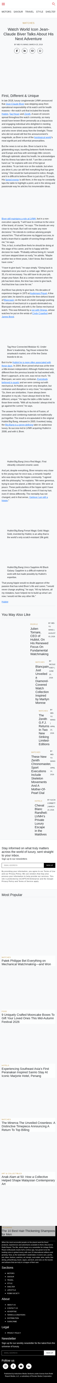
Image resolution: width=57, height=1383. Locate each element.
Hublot (5, 114)
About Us (11, 1305)
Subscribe (12, 1322)
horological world (42, 137)
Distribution (13, 1318)
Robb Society (13, 1293)
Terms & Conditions (16, 1315)
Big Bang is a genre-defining (19, 425)
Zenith (27, 114)
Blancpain (9, 300)
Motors (6, 12)
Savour (18, 12)
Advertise (12, 1312)
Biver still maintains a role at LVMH (19, 219)
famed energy (12, 180)
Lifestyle (11, 1290)
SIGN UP (49, 865)
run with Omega (39, 310)
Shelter (51, 12)
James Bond (8, 317)
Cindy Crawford (40, 313)
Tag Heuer (14, 114)
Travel (29, 12)
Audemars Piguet (38, 293)
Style (39, 12)
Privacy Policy (14, 1333)
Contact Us (12, 1308)
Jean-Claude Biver (15, 104)
